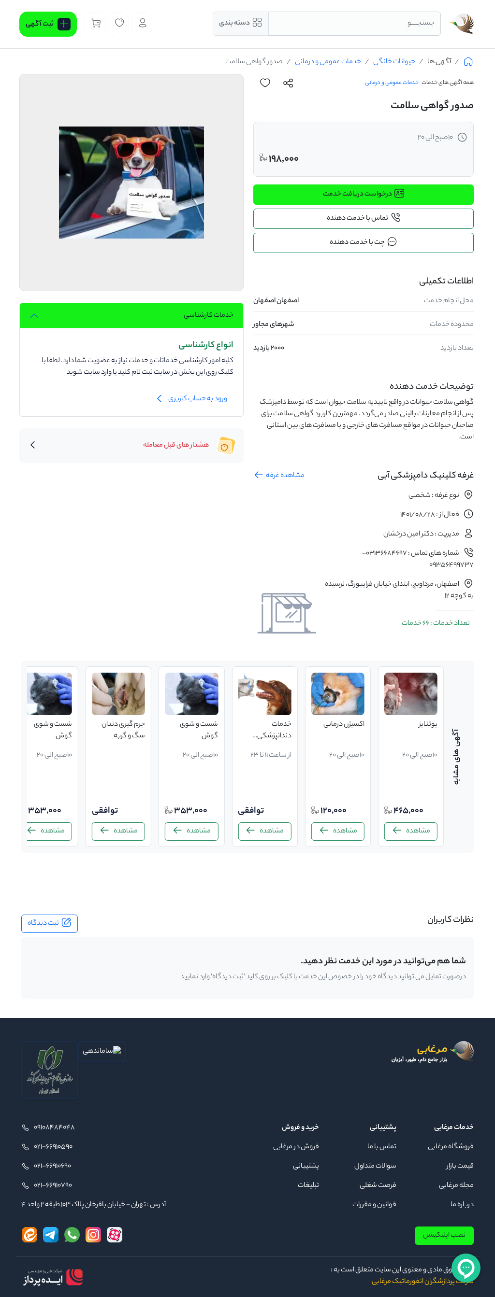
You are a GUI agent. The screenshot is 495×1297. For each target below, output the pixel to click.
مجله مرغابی (456, 1186)
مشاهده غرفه (285, 476)
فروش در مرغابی (296, 1147)
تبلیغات (308, 1186)
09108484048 (54, 1128)
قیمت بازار (460, 1166)
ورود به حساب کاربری (197, 399)
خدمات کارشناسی (208, 316)
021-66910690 (52, 1166)
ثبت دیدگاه (43, 924)
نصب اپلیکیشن (444, 1235)
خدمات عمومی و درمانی (328, 62)
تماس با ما (381, 1147)
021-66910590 (53, 1147)
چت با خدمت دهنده (357, 243)
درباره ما (462, 1205)
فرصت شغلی (378, 1186)
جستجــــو (421, 23)
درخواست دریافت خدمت (357, 194)
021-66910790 (53, 1186)
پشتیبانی (306, 1166)
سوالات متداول (375, 1166)
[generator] (52, 1277)
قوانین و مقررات (374, 1205)
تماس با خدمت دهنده (357, 219)
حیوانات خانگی (394, 62)
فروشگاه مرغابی (451, 1147)
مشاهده (418, 831)
